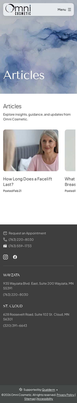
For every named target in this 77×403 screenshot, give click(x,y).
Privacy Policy (65, 394)
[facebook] (15, 257)
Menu (62, 9)
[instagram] (5, 257)
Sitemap (29, 398)
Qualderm (48, 389)
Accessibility (45, 398)
